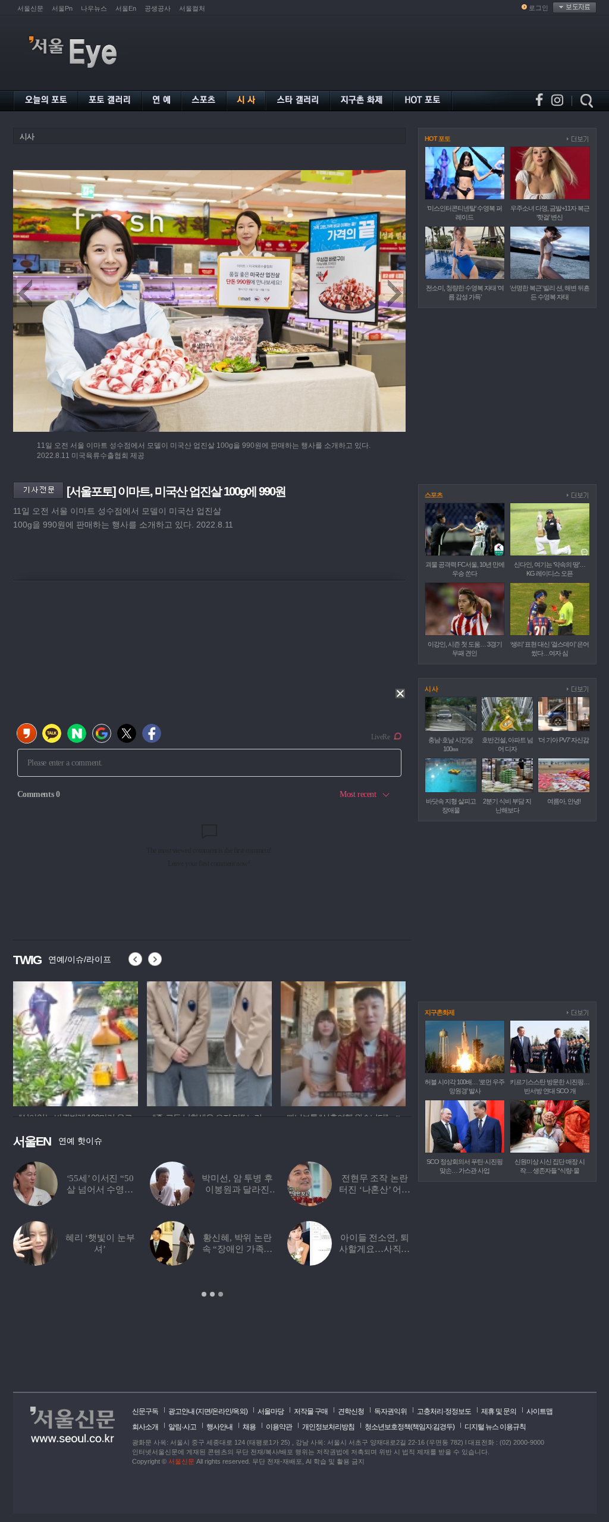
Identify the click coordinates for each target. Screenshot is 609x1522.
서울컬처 (192, 8)
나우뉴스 (94, 8)
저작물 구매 (311, 1411)
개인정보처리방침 (328, 1427)
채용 (249, 1427)
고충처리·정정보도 (444, 1411)
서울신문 (30, 8)
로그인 (538, 7)
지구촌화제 (439, 1012)
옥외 (239, 1411)
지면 (204, 1411)
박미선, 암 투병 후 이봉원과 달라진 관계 (237, 1189)
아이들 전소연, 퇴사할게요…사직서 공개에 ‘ (374, 1249)
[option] (75, 1042)
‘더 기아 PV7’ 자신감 (563, 739)
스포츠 (433, 494)
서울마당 (271, 1411)
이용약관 (279, 1427)
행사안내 (219, 1427)
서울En (125, 8)
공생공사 (158, 8)
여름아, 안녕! (563, 801)
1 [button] (204, 1294)
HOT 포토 (437, 138)
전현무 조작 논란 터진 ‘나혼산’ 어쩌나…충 (374, 1189)
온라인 (221, 1411)
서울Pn (62, 8)
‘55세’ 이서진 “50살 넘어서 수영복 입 (100, 1189)
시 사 (431, 688)
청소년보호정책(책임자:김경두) (409, 1427)
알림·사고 (182, 1427)
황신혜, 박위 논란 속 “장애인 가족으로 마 (237, 1249)
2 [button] (212, 1294)
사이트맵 (539, 1411)
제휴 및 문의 (498, 1411)
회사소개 (145, 1427)
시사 (27, 136)
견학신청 (351, 1411)
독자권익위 (390, 1411)
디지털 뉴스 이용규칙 (495, 1427)
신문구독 (145, 1411)
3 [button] (220, 1294)
